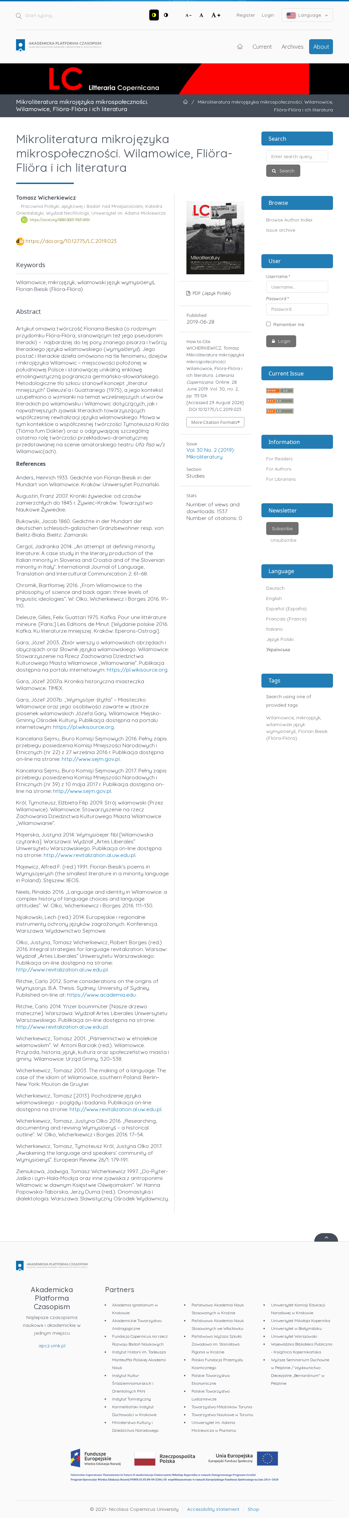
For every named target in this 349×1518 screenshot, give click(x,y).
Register (246, 15)
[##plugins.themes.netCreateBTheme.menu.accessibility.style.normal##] (166, 15)
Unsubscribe (284, 540)
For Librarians (280, 479)
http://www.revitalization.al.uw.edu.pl (89, 855)
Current (262, 46)
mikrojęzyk (308, 718)
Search (286, 170)
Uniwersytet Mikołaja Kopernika (300, 1320)
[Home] (58, 45)
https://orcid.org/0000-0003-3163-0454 (60, 219)
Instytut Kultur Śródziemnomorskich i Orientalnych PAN (132, 1383)
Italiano (274, 629)
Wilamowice (280, 718)
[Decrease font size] (188, 15)
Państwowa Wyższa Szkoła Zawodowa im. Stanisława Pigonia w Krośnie (217, 1344)
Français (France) (286, 619)
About (321, 46)
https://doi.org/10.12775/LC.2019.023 (71, 240)
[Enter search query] (297, 156)
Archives (293, 46)
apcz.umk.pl (52, 1346)
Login (268, 15)
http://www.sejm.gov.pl (91, 758)
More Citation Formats (214, 422)
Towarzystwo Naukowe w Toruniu (222, 1414)
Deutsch (275, 588)
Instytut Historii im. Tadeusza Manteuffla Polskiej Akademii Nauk (139, 1359)
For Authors (278, 469)
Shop (253, 1509)
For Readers (279, 458)
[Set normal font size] (201, 15)
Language (309, 15)
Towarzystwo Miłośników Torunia (222, 1406)
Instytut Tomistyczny (131, 1398)
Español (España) (286, 608)
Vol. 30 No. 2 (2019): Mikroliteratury (210, 453)
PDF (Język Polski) (211, 293)
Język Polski (279, 639)
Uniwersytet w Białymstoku (296, 1328)
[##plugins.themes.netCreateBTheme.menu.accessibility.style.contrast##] (154, 15)
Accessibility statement (213, 1509)
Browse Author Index (289, 220)
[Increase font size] (216, 15)
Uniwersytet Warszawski (294, 1336)
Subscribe (282, 528)
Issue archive (280, 230)
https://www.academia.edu (101, 994)
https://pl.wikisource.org (137, 669)
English (274, 598)
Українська (278, 649)
